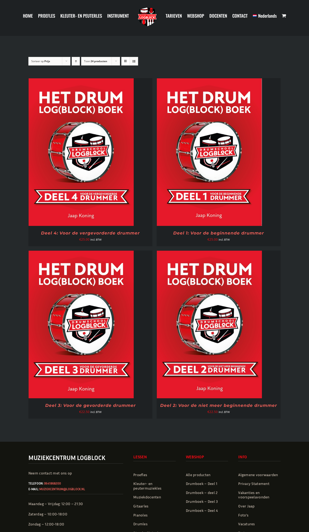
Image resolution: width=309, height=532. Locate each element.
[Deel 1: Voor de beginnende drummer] (209, 81)
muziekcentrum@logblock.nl (62, 489)
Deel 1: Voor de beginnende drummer (218, 233)
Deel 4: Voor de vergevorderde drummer (90, 233)
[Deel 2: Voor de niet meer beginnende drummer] (209, 254)
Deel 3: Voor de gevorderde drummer (90, 405)
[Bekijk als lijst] (134, 61)
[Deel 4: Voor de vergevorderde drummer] (81, 81)
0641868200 (52, 483)
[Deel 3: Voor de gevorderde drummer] (81, 254)
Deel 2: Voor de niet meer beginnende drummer (218, 405)
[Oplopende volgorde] (76, 61)
